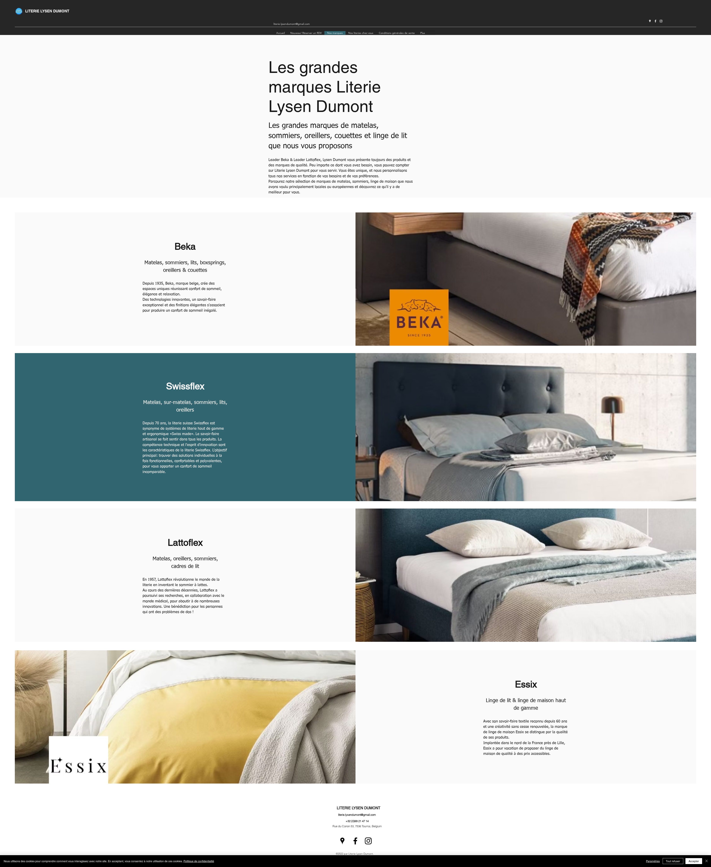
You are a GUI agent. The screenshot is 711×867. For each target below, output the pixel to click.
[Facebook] (655, 21)
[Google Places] (650, 21)
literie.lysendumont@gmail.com (291, 24)
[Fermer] (706, 861)
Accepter (694, 861)
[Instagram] (661, 21)
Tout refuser (673, 861)
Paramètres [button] (653, 861)
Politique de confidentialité (198, 861)
